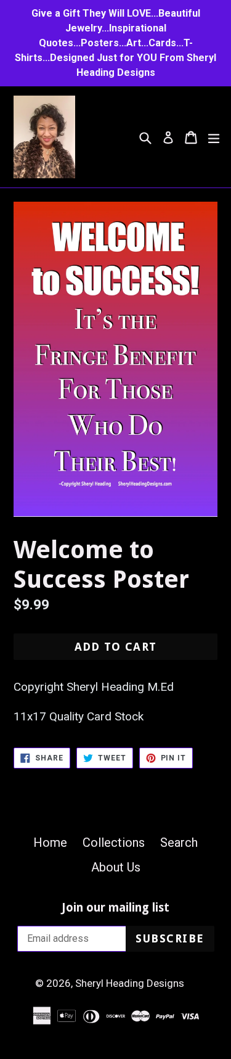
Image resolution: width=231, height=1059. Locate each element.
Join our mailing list (115, 908)
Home (50, 842)
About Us (115, 867)
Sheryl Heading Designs (129, 983)
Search (179, 842)
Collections (114, 842)
